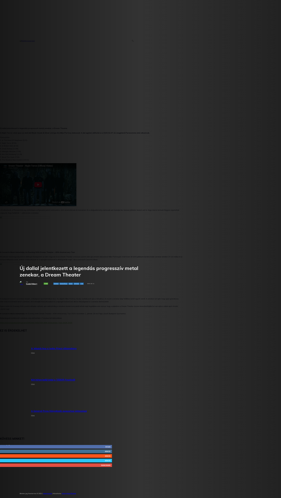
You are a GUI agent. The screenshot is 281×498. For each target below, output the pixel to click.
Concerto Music (63, 283)
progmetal (76, 283)
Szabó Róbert (31, 284)
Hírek (46, 283)
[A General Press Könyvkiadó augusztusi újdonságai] (14, 413)
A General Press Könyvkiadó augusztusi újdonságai (59, 411)
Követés (107, 451)
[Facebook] (78, 492)
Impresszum (47, 493)
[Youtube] (105, 492)
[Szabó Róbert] (23, 283)
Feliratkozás (105, 465)
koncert (70, 283)
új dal (81, 283)
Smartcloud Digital (69, 493)
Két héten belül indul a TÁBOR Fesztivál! (53, 379)
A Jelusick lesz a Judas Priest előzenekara (54, 348)
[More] (70, 290)
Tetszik (107, 446)
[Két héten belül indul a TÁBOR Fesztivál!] (14, 382)
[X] (99, 492)
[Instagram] (85, 492)
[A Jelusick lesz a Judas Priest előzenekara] (14, 351)
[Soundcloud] (92, 492)
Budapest (56, 283)
